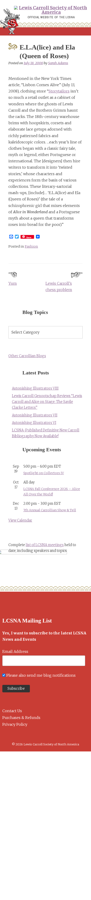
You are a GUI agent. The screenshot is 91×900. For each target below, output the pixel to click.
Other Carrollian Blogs (27, 356)
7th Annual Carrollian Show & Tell (49, 510)
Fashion (31, 246)
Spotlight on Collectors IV (43, 473)
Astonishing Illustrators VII (34, 415)
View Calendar (20, 520)
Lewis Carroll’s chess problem (59, 286)
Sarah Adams (58, 63)
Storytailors (59, 91)
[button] (45, 31)
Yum (12, 283)
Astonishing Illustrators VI (34, 423)
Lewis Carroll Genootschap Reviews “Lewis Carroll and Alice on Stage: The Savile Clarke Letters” (47, 402)
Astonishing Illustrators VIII (35, 388)
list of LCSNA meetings (45, 545)
